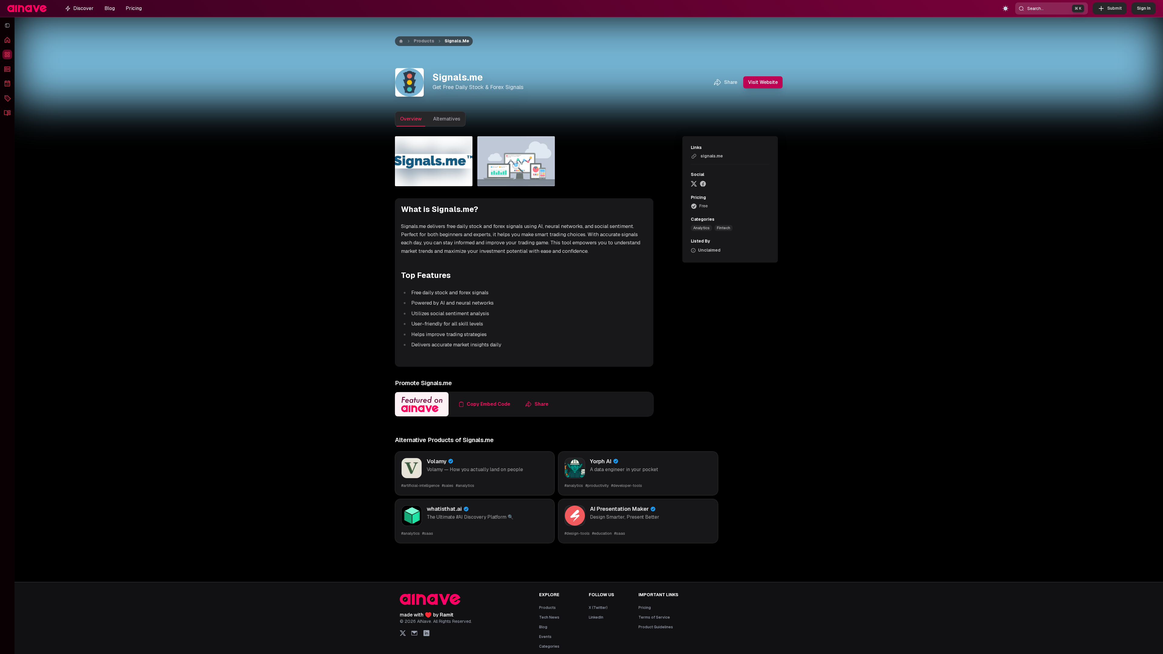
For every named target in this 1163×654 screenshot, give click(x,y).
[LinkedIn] (426, 633)
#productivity (597, 485)
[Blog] (7, 112)
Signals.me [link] (457, 41)
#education (602, 533)
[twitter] (694, 183)
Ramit (446, 615)
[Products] (7, 54)
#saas (427, 533)
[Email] (414, 633)
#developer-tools (626, 485)
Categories (549, 646)
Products (424, 41)
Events (545, 636)
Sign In (1144, 8)
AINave (424, 621)
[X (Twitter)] (403, 633)
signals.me (712, 156)
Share (730, 82)
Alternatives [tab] (446, 119)
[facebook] (703, 183)
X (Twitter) (598, 607)
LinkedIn (596, 617)
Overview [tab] (411, 119)
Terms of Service (654, 617)
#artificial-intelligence (420, 485)
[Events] (7, 83)
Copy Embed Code (488, 404)
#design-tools (577, 533)
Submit (1114, 8)
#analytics (465, 485)
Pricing (134, 8)
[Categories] (7, 98)
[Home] (7, 40)
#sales (447, 485)
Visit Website (763, 82)
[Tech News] (7, 69)
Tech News (549, 617)
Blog (109, 8)
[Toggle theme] (1005, 8)
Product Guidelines (655, 627)
